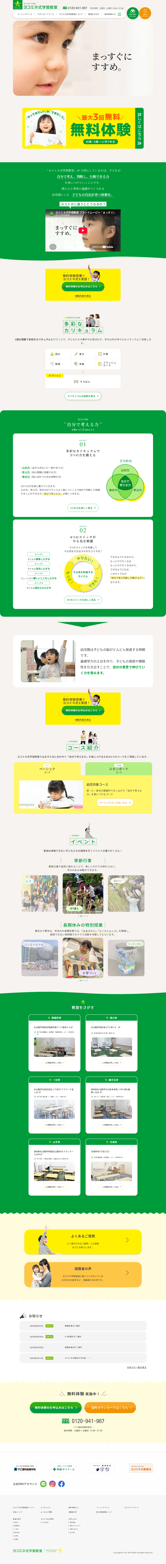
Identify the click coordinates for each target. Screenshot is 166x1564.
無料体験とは (110, 14)
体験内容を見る (83, 295)
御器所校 (17, 1526)
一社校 (16, 1529)
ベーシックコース (25, 14)
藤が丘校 (17, 1532)
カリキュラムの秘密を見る (81, 396)
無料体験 (72, 1522)
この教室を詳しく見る (53, 1062)
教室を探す (17, 1519)
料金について (18, 1512)
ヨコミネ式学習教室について (71, 14)
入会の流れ (45, 1522)
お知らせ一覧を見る (137, 1367)
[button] (78, 916)
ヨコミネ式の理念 (47, 1519)
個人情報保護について (104, 1512)
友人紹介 (72, 1532)
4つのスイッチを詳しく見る (81, 599)
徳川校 (16, 1522)
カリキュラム (45, 1507)
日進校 (16, 1539)
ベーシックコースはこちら (113, 802)
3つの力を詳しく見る (81, 508)
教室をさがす (93, 14)
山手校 (16, 1536)
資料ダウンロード (75, 1526)
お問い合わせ (74, 1529)
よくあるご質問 (46, 1512)
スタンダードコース (45, 14)
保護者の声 (73, 1512)
